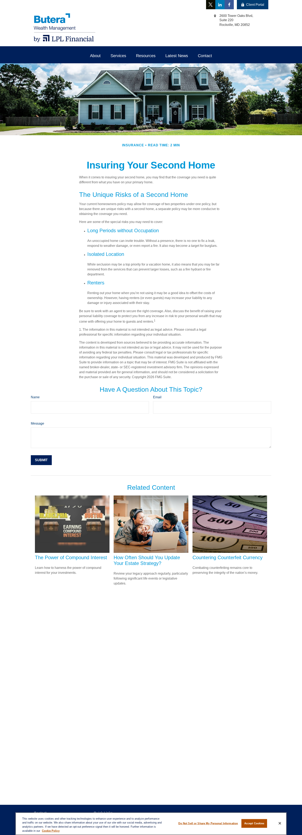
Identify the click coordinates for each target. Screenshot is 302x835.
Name (35, 397)
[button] (95, 55)
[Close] (279, 823)
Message (37, 423)
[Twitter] (210, 4)
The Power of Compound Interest (71, 557)
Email (157, 397)
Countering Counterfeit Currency (227, 557)
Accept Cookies (254, 823)
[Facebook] (229, 4)
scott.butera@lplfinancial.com (97, 4)
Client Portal (255, 4)
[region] (151, 823)
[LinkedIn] (220, 4)
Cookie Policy (51, 830)
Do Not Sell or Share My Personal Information (208, 823)
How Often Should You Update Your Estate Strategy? (147, 560)
